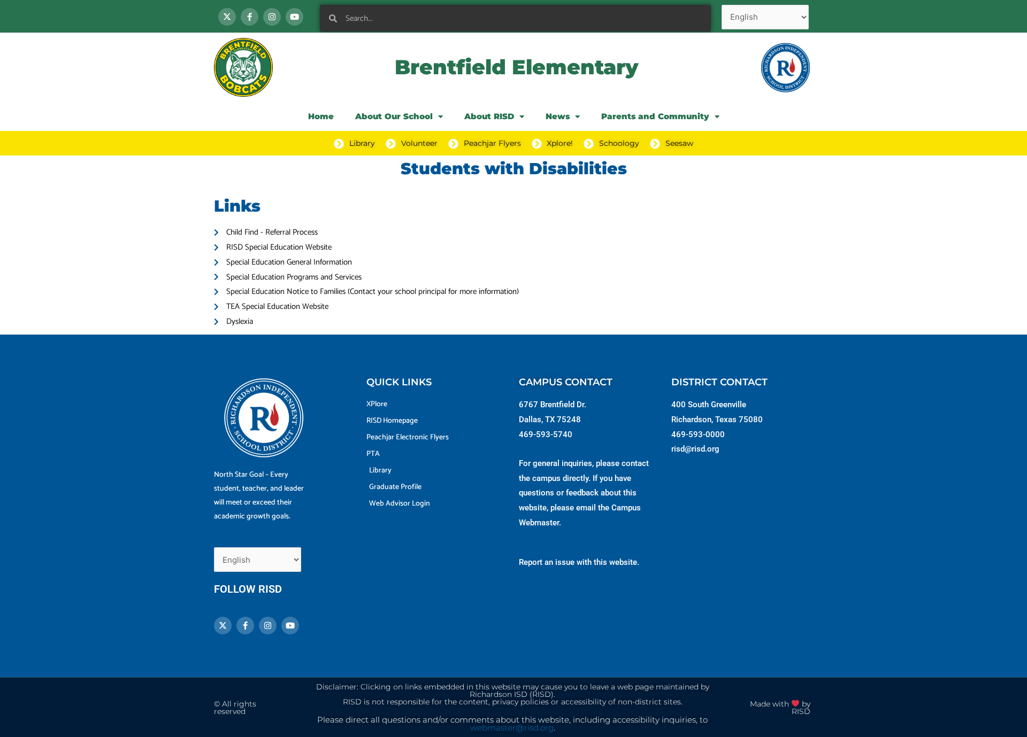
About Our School (394, 116)
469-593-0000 (698, 434)
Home (321, 116)
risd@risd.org (695, 449)
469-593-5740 (545, 434)
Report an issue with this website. (579, 562)
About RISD (489, 116)
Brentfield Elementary (516, 67)
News (558, 116)
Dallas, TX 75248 (550, 419)
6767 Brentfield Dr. (552, 404)
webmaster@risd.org (512, 728)
